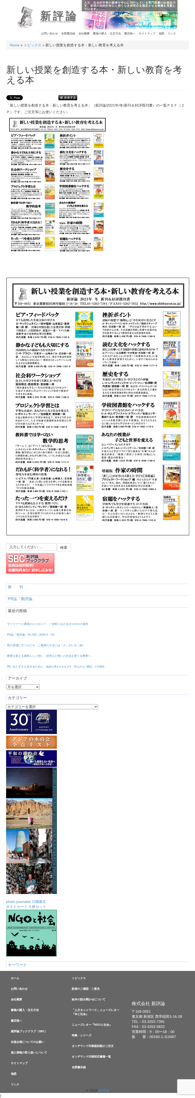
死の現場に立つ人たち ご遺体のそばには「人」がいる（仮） (46, 645)
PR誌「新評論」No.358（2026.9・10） (31, 634)
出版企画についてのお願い (27, 1041)
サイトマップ (147, 33)
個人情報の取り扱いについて (29, 1052)
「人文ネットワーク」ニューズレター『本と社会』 (95, 1011)
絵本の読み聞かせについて (88, 999)
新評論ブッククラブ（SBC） (29, 1031)
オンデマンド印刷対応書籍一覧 (91, 1056)
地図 (161, 33)
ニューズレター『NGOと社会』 (92, 1024)
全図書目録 (68, 33)
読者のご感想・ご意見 (86, 988)
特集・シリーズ (81, 1035)
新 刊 (15, 587)
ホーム (15, 978)
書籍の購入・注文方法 (107, 33)
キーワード (17, 965)
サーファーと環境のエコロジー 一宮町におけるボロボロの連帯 (47, 623)
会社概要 (84, 33)
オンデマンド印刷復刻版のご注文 (93, 1045)
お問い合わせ (49, 33)
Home (15, 45)
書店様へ (129, 33)
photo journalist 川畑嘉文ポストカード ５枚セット (26, 904)
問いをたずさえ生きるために (56, 666)
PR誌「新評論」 (22, 599)
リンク (172, 33)
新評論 (59, 16)
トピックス (32, 45)
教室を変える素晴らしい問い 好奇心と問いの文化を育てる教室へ (49, 655)
